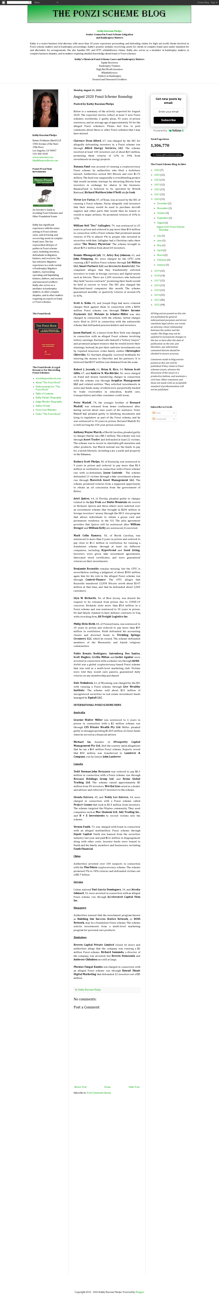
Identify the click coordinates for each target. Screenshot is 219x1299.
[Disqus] (107, 1142)
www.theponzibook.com (48, 378)
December (162, 203)
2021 (157, 194)
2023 (157, 185)
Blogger (140, 1292)
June (159, 240)
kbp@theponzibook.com (45, 160)
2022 (157, 189)
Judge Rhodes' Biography (49, 402)
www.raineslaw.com (43, 157)
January (161, 265)
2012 (157, 305)
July (159, 236)
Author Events (43, 406)
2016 (157, 285)
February (162, 260)
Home (107, 1087)
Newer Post (80, 1087)
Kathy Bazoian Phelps (89, 990)
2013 (157, 300)
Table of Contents (44, 394)
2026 (157, 170)
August (161, 223)
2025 (157, 175)
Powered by (160, 130)
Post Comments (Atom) (99, 1093)
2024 (157, 180)
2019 (157, 271)
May (159, 245)
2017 (157, 280)
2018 (157, 276)
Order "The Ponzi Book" (48, 414)
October (161, 213)
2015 (157, 290)
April (160, 250)
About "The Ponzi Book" (48, 382)
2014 (157, 295)
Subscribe (168, 120)
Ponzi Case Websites (46, 410)
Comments (160, 419)
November (163, 208)
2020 (157, 199)
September (163, 218)
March (160, 255)
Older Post (134, 1087)
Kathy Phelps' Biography (48, 397)
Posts (158, 413)
